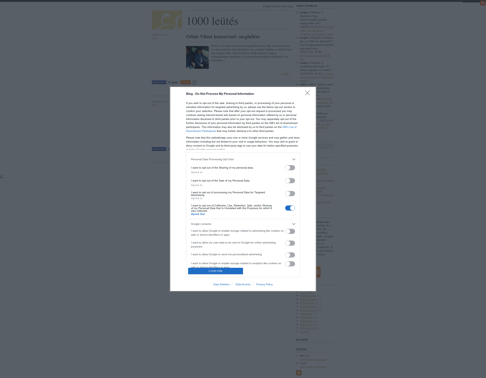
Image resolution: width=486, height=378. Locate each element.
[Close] (308, 94)
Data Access (243, 284)
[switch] (290, 167)
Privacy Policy (264, 284)
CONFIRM (216, 271)
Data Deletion (221, 284)
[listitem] (243, 159)
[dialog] (243, 189)
